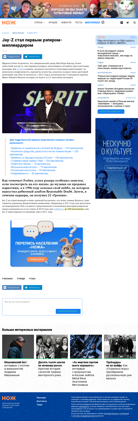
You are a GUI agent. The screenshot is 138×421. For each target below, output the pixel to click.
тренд (100, 47)
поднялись (59, 209)
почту (87, 411)
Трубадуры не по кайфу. (119, 370)
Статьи (38, 22)
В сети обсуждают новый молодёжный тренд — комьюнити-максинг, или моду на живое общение (115, 54)
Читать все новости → (111, 111)
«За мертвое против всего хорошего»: (85, 373)
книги (101, 85)
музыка (5, 33)
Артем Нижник (18, 33)
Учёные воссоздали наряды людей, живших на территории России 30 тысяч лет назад (116, 78)
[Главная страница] (9, 23)
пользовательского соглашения (116, 414)
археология (103, 98)
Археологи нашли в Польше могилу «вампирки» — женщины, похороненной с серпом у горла (116, 103)
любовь (101, 37)
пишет (20, 69)
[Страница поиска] (134, 22)
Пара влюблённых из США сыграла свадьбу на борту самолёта (116, 42)
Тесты (78, 22)
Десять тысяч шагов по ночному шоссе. (51, 369)
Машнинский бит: (16, 369)
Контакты (42, 401)
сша (33, 278)
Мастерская (92, 22)
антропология (104, 73)
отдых (101, 62)
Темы (40, 404)
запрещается (84, 406)
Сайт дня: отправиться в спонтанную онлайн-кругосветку (115, 67)
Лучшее (53, 22)
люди (22, 278)
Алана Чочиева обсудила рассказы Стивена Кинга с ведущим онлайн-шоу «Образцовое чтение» (116, 91)
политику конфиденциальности (85, 416)
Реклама (41, 397)
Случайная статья (103, 22)
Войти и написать (68, 311)
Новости (66, 22)
